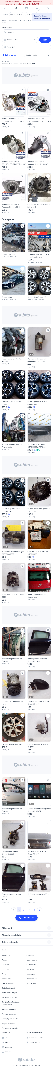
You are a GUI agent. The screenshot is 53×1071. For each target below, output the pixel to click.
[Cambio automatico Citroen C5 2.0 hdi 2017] (39, 193)
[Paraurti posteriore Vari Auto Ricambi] (14, 347)
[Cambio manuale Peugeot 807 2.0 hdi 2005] (39, 497)
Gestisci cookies (8, 983)
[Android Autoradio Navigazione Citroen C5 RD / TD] (39, 797)
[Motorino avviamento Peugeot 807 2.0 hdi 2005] (14, 540)
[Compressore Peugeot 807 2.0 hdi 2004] (14, 690)
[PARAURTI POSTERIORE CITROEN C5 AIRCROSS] (39, 433)
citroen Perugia (31, 14)
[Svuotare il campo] (48, 32)
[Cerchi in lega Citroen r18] (39, 283)
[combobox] (26, 32)
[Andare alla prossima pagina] (39, 909)
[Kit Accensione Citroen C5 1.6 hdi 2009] (39, 883)
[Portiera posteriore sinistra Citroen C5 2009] (14, 883)
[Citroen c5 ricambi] (14, 240)
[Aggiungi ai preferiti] (22, 90)
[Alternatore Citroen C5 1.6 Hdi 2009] (14, 583)
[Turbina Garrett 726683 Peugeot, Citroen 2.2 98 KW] (39, 150)
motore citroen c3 (16, 14)
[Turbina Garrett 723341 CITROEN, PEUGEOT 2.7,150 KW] (39, 107)
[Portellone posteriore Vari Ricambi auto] (39, 583)
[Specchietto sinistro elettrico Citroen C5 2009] (39, 690)
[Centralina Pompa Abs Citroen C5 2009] (39, 733)
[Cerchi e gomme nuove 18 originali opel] (39, 390)
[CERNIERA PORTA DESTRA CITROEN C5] (39, 540)
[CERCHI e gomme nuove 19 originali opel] (14, 497)
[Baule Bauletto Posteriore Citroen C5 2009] (39, 840)
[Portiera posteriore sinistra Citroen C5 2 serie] (39, 647)
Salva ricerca (10, 55)
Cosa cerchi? (7, 27)
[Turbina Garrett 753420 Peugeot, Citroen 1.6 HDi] (14, 193)
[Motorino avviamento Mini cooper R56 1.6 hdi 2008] (39, 347)
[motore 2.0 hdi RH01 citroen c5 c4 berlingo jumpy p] (39, 243)
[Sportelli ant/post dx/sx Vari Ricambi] (14, 647)
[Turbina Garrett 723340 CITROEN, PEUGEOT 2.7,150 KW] (14, 150)
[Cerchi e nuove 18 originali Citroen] (14, 390)
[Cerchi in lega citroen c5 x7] (14, 733)
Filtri (45, 40)
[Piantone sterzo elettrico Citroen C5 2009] (14, 840)
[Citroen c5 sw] (14, 283)
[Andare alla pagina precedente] (13, 909)
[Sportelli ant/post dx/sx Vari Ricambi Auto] (14, 433)
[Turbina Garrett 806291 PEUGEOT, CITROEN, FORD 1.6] (14, 107)
